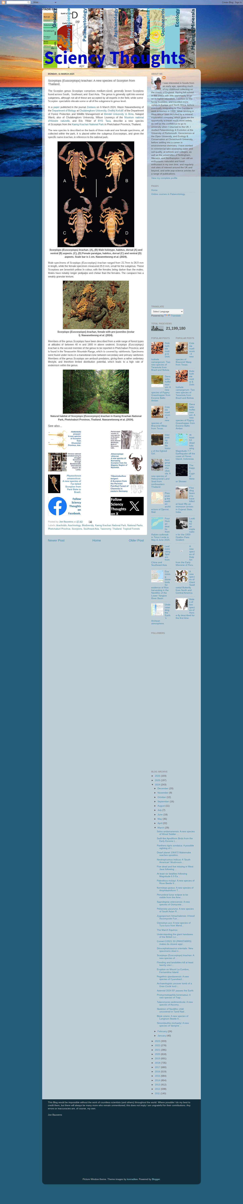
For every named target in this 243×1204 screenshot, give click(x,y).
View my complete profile (164, 178)
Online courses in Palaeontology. (168, 194)
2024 (158, 784)
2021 (158, 1050)
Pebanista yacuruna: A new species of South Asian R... (175, 910)
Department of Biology (64, 110)
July (160, 810)
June (160, 814)
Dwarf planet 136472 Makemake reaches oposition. (174, 853)
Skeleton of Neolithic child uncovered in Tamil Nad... (171, 1010)
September (164, 801)
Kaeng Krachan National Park (88, 124)
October (162, 797)
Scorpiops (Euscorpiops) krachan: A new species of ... (175, 956)
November (163, 793)
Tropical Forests (131, 529)
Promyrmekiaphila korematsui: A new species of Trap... (173, 996)
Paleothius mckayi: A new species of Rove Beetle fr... (175, 882)
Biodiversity (88, 525)
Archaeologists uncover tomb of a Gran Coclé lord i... (174, 984)
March (161, 827)
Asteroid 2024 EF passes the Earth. (175, 990)
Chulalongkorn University (92, 110)
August (161, 806)
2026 (158, 776)
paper (56, 107)
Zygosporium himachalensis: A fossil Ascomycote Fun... (176, 917)
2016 (158, 1071)
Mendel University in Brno (118, 114)
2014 (158, 1080)
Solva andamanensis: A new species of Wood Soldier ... (176, 832)
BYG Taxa (104, 121)
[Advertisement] (173, 250)
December (163, 788)
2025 (158, 780)
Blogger (156, 1179)
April (160, 823)
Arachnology (74, 525)
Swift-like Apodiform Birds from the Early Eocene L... (175, 839)
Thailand (117, 529)
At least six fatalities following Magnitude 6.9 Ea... (172, 875)
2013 (158, 1084)
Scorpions (77, 529)
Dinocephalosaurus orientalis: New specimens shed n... (175, 949)
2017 (158, 1067)
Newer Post (56, 540)
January (162, 1035)
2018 (158, 1063)
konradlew (132, 1179)
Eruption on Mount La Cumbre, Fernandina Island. (173, 970)
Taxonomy (105, 529)
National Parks (134, 525)
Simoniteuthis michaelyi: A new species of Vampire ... (173, 1024)
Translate (176, 315)
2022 (158, 1045)
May (160, 819)
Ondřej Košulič (116, 110)
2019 (158, 1058)
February (163, 1031)
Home (96, 540)
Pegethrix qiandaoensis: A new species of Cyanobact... (173, 977)
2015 (158, 1076)
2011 (158, 1093)
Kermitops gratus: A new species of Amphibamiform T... (175, 889)
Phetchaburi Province (59, 529)
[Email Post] (90, 521)
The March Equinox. (167, 930)
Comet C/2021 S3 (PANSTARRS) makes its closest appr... (174, 942)
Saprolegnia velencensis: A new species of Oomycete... (173, 903)
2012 (158, 1089)
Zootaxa (91, 107)
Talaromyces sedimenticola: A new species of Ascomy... (175, 1003)
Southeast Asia (91, 529)
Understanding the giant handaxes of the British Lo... (175, 935)
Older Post (136, 540)
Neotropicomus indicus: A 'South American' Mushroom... (173, 861)
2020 (158, 1054)
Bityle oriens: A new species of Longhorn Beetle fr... (172, 1017)
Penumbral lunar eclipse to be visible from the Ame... (172, 896)
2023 (158, 1041)
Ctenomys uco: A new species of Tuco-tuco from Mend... (174, 924)
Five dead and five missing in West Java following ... (175, 868)
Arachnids (61, 525)
